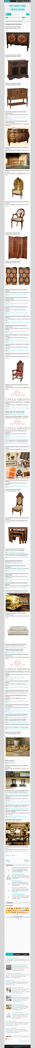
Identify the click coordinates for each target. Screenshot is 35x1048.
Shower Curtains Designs (11, 1021)
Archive (25, 954)
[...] (23, 871)
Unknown (15, 855)
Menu (8, 1)
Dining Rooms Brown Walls (8, 17)
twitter (17, 1)
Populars (9, 954)
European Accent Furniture (13, 24)
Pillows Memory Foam (16, 995)
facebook (19, 1)
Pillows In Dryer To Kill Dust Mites (12, 957)
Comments (17, 954)
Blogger (19, 1046)
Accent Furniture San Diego (11, 1028)
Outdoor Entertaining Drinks (17, 987)
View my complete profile (24, 1041)
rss (23, 1)
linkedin (25, 1)
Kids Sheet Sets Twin (23, 17)
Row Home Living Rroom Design (17, 7)
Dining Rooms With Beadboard (18, 1004)
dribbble (27, 1)
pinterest (29, 1)
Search (27, 14)
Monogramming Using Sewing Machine (19, 964)
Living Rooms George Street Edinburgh (13, 973)
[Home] (6, 21)
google (21, 1)
